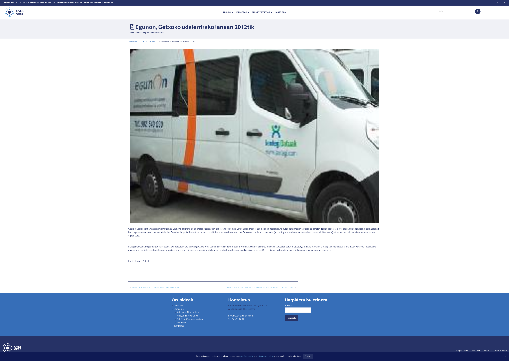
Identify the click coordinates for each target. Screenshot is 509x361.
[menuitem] (227, 12)
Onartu (308, 356)
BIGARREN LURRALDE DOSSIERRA (98, 3)
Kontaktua (280, 12)
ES (504, 3)
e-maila (289, 306)
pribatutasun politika (265, 356)
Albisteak (178, 306)
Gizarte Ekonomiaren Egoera (68, 3)
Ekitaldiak (182, 323)
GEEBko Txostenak (261, 12)
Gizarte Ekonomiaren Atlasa (37, 3)
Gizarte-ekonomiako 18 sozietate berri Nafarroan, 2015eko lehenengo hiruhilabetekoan (261, 287)
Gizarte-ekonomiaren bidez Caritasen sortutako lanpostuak (155, 287)
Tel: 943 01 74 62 (236, 319)
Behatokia (9, 3)
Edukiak (227, 12)
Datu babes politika (480, 351)
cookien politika (246, 356)
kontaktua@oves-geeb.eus (241, 316)
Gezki (18, 3)
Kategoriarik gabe (156, 33)
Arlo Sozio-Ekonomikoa (188, 312)
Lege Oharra (462, 351)
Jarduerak (241, 12)
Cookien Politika (499, 351)
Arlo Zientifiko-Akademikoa (190, 319)
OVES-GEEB (133, 42)
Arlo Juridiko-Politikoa (187, 316)
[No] (505, 356)
